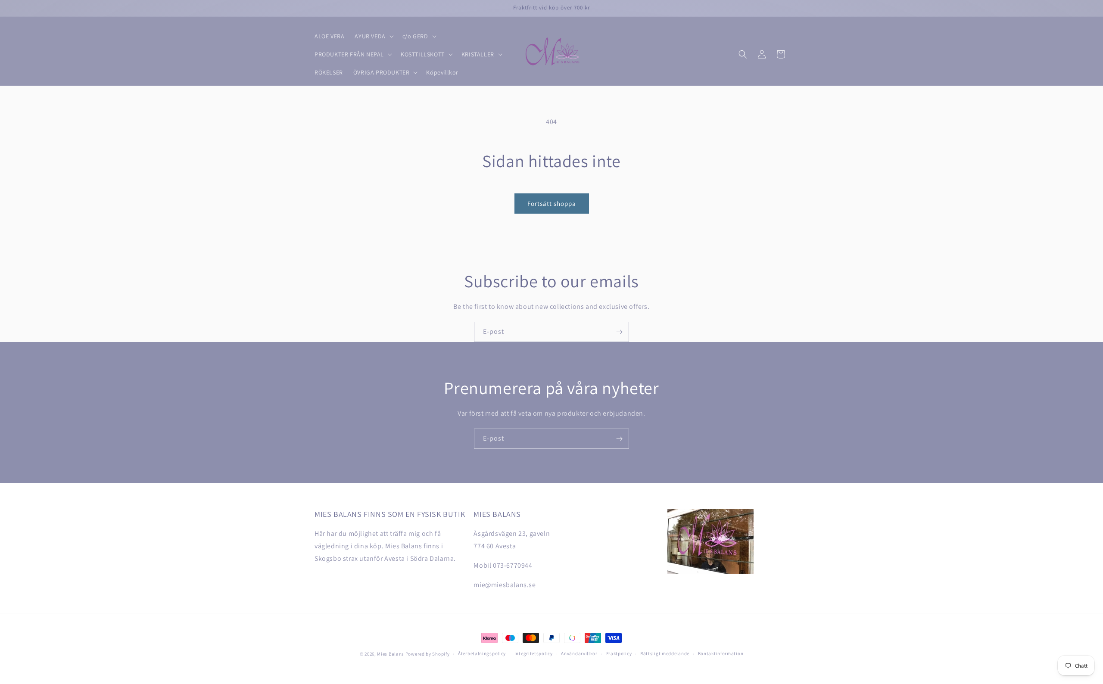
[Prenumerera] (619, 332)
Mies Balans (390, 654)
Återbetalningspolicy (482, 653)
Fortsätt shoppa (551, 203)
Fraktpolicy (619, 653)
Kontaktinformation (721, 653)
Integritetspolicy (533, 653)
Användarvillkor (579, 653)
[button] (373, 36)
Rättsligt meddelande (664, 653)
